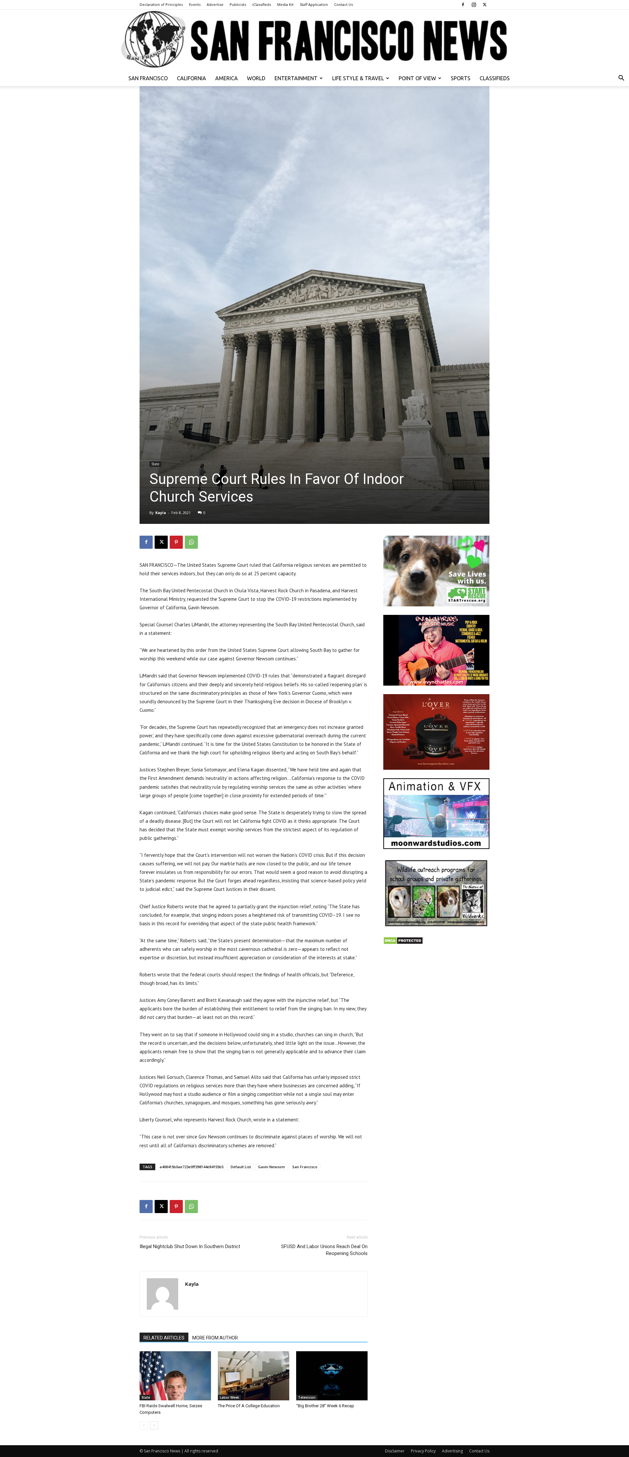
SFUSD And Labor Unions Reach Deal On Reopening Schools (324, 1250)
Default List (241, 1166)
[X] (484, 4)
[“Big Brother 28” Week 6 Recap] (332, 1375)
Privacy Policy (423, 1451)
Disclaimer (395, 1451)
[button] (621, 79)
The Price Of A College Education (249, 1405)
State (155, 464)
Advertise (215, 4)
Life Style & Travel (358, 78)
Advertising (452, 1451)
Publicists (238, 4)
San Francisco (148, 78)
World (256, 78)
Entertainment (296, 78)
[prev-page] (144, 1425)
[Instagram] (474, 4)
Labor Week (229, 1397)
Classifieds (495, 78)
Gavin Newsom (271, 1166)
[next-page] (154, 1425)
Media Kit (285, 4)
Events (194, 4)
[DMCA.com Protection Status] (403, 943)
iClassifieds (261, 4)
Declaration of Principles (161, 4)
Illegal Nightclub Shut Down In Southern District (190, 1246)
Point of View (417, 78)
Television (306, 1397)
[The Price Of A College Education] (253, 1375)
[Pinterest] (176, 542)
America (226, 78)
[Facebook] (463, 4)
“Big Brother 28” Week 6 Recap (325, 1405)
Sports (460, 78)
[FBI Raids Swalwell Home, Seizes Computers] (175, 1375)
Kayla (160, 512)
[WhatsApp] (191, 542)
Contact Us (343, 4)
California (191, 78)
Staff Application (314, 4)
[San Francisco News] (314, 39)
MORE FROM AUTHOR (215, 1337)
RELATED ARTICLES (163, 1337)
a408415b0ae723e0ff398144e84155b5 (191, 1166)
